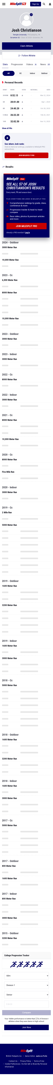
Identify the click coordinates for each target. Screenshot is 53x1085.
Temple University (20, 35)
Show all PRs (7, 128)
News (44, 64)
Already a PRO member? (18, 232)
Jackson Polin (41, 1056)
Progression (17, 64)
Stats (5, 64)
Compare (26, 1012)
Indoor (32, 73)
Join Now (26, 1027)
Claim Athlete (26, 46)
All (8, 73)
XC (20, 73)
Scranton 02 (15, 38)
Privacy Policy (25, 1061)
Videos (31, 64)
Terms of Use (39, 1061)
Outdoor (44, 73)
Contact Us (13, 1061)
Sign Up (35, 4)
